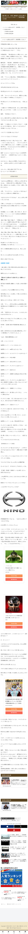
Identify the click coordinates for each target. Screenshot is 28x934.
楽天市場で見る (14, 579)
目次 (12, 24)
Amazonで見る (14, 575)
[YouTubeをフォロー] (14, 830)
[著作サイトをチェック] (7, 826)
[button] (25, 472)
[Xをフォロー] (20, 826)
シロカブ (18, 818)
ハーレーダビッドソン (6, 820)
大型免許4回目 (7, 29)
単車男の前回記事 (9, 33)
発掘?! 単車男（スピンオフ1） (8, 818)
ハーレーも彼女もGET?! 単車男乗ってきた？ (14, 27)
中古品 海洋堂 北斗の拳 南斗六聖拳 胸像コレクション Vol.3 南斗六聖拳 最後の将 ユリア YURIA (13, 701)
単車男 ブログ (16, 820)
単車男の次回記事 (9, 31)
